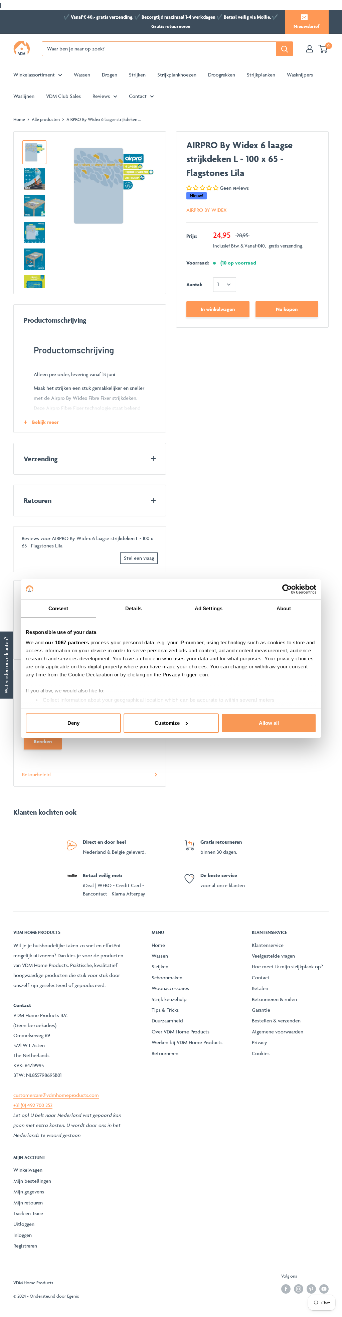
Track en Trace (28, 1213)
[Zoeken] (284, 48)
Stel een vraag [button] (139, 558)
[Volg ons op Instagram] (298, 1289)
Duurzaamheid (167, 1020)
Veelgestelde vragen (273, 956)
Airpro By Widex (206, 210)
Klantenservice (268, 945)
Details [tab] (133, 608)
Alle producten (46, 119)
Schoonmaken (167, 977)
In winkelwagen (218, 309)
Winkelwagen (27, 1170)
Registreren (25, 1246)
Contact (138, 96)
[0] (323, 49)
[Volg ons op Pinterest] (311, 1289)
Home (19, 119)
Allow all (269, 723)
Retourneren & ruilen (274, 999)
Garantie (261, 1010)
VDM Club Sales (63, 96)
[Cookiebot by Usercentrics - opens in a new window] (287, 589)
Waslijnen (23, 96)
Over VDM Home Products (180, 1031)
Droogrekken (221, 74)
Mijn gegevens (28, 1191)
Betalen (260, 988)
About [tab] (284, 608)
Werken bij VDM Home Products (187, 1042)
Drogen (109, 74)
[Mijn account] (309, 48)
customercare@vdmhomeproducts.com (56, 1095)
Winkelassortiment (34, 74)
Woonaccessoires (170, 988)
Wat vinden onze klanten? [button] (6, 665)
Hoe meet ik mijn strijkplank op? (287, 966)
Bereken (43, 741)
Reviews (101, 96)
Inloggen (22, 1235)
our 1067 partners (67, 642)
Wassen (82, 74)
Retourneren (165, 1053)
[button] (203, 188)
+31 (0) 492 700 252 (32, 1105)
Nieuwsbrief (306, 26)
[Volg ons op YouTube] (324, 1289)
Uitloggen (23, 1224)
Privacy (259, 1042)
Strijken (137, 74)
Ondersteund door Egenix (54, 1296)
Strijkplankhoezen (176, 74)
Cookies (261, 1053)
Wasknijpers (300, 74)
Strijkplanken (261, 74)
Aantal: (194, 284)
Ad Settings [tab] (208, 608)
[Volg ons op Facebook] (286, 1289)
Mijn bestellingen (32, 1181)
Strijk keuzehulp (169, 999)
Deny (73, 723)
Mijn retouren (28, 1202)
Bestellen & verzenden (276, 1020)
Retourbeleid (36, 774)
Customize (167, 723)
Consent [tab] (58, 608)
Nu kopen (287, 309)
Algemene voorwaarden (277, 1031)
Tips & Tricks (165, 1010)
